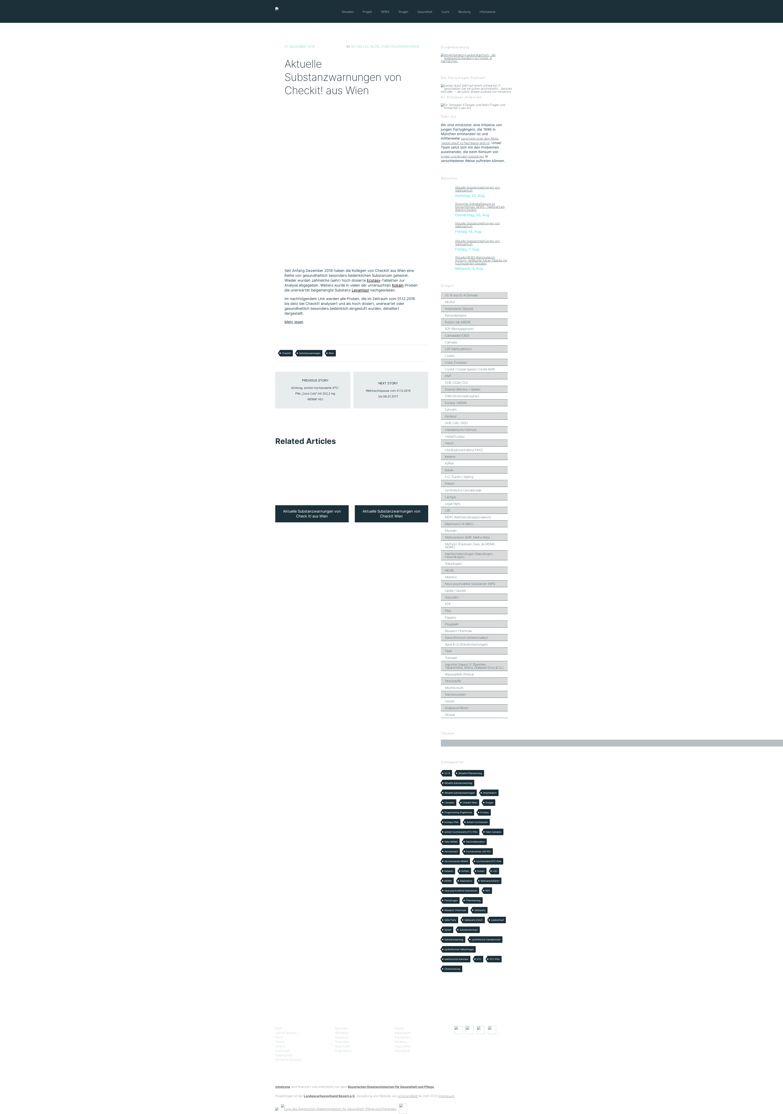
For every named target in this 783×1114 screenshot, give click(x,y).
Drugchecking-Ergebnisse (458, 812)
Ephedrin (451, 409)
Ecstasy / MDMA (456, 403)
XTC (479, 959)
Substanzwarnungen (400, 46)
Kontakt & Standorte (288, 1060)
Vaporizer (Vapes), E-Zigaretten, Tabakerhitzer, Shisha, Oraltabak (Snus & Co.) (474, 666)
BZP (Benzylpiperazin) (459, 329)
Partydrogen (451, 900)
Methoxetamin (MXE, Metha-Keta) (467, 537)
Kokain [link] (398, 285)
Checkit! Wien (470, 802)
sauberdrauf (497, 920)
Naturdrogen (453, 564)
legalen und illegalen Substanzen (462, 156)
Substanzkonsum (469, 929)
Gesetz (450, 701)
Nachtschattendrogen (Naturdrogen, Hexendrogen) (469, 555)
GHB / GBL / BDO (456, 423)
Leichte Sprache (286, 1033)
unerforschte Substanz (456, 959)
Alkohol (450, 302)
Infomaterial (487, 11)
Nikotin (449, 570)
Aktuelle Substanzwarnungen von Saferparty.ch (477, 189)
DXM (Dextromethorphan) (462, 396)
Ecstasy (484, 812)
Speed (448, 929)
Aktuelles (348, 11)
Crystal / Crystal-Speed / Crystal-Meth (470, 369)
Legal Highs (452, 504)
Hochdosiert (451, 851)
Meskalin (451, 531)
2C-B (447, 773)
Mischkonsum (454, 688)
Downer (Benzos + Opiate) (462, 389)
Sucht (445, 11)
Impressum (282, 1051)
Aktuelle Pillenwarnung (470, 773)
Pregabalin (452, 624)
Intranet (280, 1046)
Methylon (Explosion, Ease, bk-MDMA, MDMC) (470, 545)
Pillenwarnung (473, 900)
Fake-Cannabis (493, 832)
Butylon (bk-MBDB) (458, 322)
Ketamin (450, 457)
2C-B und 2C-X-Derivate (461, 295)
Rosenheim (342, 1046)
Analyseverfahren (456, 708)
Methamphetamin (490, 880)
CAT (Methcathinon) (458, 349)
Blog (374, 46)
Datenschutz (283, 1055)
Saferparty (480, 910)
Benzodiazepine (455, 315)
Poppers (450, 617)
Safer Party (450, 920)
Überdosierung (452, 968)
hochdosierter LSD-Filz (478, 851)
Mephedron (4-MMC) (459, 524)
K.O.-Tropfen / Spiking (459, 477)
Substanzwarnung (454, 939)
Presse (279, 1042)
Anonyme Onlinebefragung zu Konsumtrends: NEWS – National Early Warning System (480, 206)
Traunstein (342, 1042)
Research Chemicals (458, 631)
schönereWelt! (408, 1096)
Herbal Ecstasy (454, 436)
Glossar (450, 715)
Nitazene (451, 577)
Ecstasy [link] (373, 280)
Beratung (464, 11)
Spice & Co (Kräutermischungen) (466, 644)
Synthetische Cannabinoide (463, 490)
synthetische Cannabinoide (486, 939)
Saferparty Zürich (473, 920)
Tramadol (451, 658)
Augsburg (341, 1037)
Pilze (448, 611)
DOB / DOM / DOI (456, 383)
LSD (447, 510)
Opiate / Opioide (455, 590)
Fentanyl (450, 416)
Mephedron (466, 880)
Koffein (449, 463)
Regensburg (343, 1051)
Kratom (449, 483)
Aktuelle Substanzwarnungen (460, 792)
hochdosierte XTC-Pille (488, 861)
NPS (488, 890)
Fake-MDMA (451, 841)
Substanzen (402, 1037)
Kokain (449, 470)
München (341, 1028)
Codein (450, 356)
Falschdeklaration (475, 841)
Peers (279, 1037)
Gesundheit (424, 11)
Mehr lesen (293, 322)
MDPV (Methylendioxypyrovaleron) (468, 517)
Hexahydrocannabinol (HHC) (464, 450)
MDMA (448, 880)
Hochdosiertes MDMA (456, 861)
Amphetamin (490, 792)
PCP (448, 604)
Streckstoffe (453, 681)
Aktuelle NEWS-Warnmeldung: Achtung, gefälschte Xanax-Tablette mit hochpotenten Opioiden (481, 260)
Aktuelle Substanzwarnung (458, 783)
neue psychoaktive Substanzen (461, 890)
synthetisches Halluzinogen (459, 949)
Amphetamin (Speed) (459, 309)
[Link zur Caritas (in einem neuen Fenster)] (403, 1109)
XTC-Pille (495, 959)
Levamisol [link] (360, 290)
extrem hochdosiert (477, 822)
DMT (448, 376)
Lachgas (450, 497)
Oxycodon (452, 597)
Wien (331, 353)
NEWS (385, 11)
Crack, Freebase (456, 362)
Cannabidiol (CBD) (457, 336)
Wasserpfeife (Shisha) (459, 674)
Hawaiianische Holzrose (460, 430)
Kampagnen (403, 1033)
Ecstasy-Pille (451, 822)
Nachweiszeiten (455, 694)
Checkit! (286, 353)
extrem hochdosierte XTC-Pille (461, 832)
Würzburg (341, 1033)
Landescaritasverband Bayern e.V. (329, 1096)
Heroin (449, 443)
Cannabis (451, 342)
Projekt (367, 11)
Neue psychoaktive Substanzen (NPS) (470, 584)
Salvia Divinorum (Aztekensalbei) (466, 638)
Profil (278, 1028)
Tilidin (448, 651)
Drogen (403, 11)
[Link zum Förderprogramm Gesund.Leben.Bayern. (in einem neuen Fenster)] (277, 1109)
